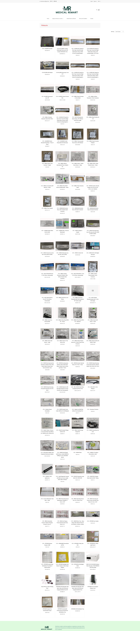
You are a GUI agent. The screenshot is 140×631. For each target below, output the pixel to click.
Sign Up (95, 1)
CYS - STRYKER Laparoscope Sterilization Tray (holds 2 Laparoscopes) (47, 566)
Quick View (47, 41)
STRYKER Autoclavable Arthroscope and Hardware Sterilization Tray (62, 610)
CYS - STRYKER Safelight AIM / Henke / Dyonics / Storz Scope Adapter (62, 566)
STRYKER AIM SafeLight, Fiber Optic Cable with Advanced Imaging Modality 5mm (77, 588)
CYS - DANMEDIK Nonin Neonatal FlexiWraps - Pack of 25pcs (47, 143)
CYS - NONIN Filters (78, 452)
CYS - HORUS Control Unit (77, 253)
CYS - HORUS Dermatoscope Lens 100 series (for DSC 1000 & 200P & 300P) (93, 232)
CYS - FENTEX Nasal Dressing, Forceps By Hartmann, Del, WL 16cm (47, 388)
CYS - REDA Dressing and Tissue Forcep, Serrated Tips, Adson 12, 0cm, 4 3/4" (93, 500)
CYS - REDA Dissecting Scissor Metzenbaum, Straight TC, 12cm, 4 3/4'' (62, 500)
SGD (99, 1)
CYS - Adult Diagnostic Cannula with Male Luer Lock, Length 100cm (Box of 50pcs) (62, 478)
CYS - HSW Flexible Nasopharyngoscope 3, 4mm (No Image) (93, 299)
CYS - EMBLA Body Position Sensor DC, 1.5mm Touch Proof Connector (77, 342)
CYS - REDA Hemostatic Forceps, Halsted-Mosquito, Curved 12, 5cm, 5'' (47, 523)
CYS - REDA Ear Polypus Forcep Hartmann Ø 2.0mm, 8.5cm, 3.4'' (62, 523)
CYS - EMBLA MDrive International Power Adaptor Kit (62, 165)
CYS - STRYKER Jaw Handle (92, 521)
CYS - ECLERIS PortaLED (47, 48)
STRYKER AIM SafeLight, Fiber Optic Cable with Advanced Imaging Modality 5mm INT (62, 588)
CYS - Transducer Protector (92, 409)
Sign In (92, 1)
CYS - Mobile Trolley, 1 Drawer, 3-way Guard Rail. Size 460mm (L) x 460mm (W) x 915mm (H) (47, 432)
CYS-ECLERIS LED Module (47, 72)
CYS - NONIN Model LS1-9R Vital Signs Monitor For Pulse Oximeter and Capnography (62, 388)
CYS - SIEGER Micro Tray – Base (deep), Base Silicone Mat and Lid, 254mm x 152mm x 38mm (77, 523)
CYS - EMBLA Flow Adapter (47, 208)
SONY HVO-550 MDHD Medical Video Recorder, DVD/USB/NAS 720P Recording (92, 566)
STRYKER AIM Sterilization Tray (77, 609)
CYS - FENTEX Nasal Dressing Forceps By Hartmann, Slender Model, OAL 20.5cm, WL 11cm (93, 365)
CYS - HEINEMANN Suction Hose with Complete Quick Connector (62, 210)
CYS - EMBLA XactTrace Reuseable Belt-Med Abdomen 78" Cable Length (77, 299)
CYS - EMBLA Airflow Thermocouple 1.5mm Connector (92, 275)
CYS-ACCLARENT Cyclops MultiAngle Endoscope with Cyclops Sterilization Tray (62, 50)
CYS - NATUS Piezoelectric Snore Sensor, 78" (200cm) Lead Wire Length (77, 119)
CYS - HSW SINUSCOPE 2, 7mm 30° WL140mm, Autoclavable (47, 299)
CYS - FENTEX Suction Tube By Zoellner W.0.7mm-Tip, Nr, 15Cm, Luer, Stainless (93, 187)
